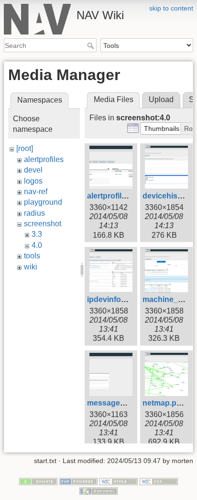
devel (33, 170)
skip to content (171, 8)
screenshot (42, 224)
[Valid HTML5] (118, 481)
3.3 (37, 234)
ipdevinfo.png (112, 299)
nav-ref (35, 191)
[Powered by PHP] (78, 481)
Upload (161, 99)
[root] (24, 148)
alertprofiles (44, 159)
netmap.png (164, 403)
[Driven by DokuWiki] (98, 490)
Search (91, 45)
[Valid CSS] (159, 481)
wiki (30, 267)
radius (34, 213)
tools (32, 256)
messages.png (114, 403)
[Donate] (38, 481)
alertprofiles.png (116, 196)
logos (33, 181)
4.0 (37, 245)
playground (43, 202)
